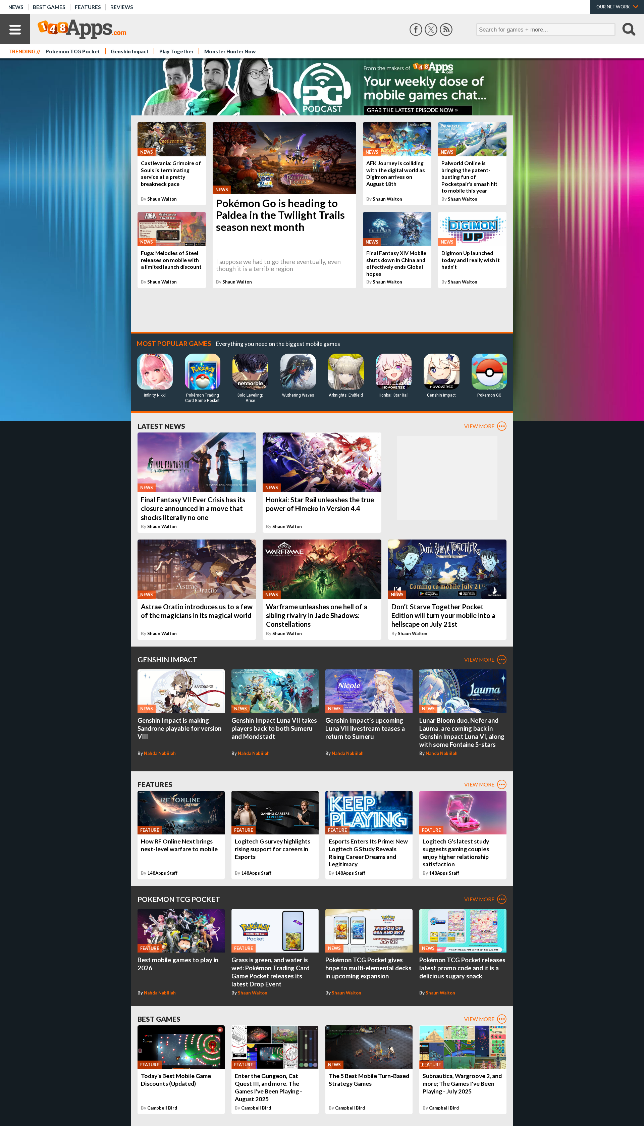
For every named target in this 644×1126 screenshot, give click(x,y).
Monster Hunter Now (230, 51)
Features (88, 7)
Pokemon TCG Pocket (73, 51)
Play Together (176, 51)
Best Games (49, 7)
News (15, 7)
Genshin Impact (130, 51)
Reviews (121, 7)
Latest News (161, 426)
